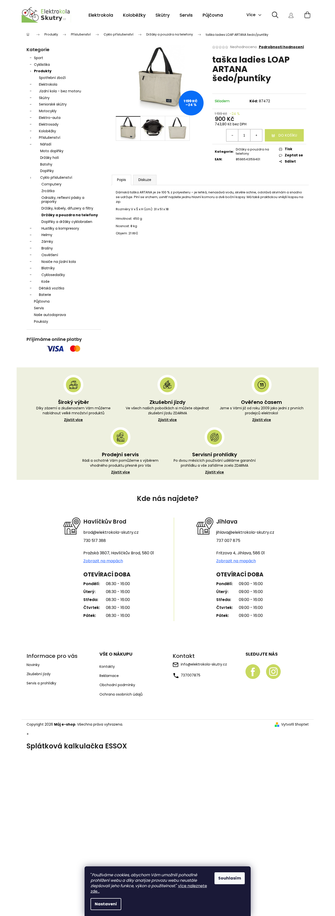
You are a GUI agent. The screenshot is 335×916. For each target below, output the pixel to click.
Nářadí (45, 144)
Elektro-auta (50, 117)
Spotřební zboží (52, 77)
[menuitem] (101, 15)
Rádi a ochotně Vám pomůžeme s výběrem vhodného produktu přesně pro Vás (120, 466)
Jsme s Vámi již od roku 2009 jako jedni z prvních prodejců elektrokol (262, 414)
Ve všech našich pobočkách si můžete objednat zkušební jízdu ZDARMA (167, 414)
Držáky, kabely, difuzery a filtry (67, 208)
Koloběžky (47, 131)
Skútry (44, 97)
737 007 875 (228, 540)
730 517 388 (94, 540)
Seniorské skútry (53, 104)
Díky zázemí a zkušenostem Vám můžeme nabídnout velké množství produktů (73, 414)
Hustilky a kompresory (60, 228)
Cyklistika (42, 64)
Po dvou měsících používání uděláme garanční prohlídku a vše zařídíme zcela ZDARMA (215, 466)
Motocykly (48, 110)
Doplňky (47, 170)
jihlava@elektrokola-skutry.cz (245, 532)
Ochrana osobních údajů (121, 694)
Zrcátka (48, 190)
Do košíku (287, 135)
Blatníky (48, 268)
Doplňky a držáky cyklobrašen (66, 221)
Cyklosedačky (53, 274)
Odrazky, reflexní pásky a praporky (62, 199)
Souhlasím (229, 878)
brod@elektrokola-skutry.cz (111, 532)
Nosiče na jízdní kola (58, 261)
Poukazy (41, 321)
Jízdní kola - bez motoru (60, 91)
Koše (45, 281)
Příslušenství (49, 137)
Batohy (46, 164)
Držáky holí (49, 157)
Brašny (47, 248)
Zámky (47, 241)
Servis (39, 308)
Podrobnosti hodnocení (281, 47)
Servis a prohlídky (41, 683)
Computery (51, 184)
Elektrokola (48, 84)
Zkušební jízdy (39, 673)
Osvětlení (49, 254)
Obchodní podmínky (117, 685)
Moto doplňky (51, 150)
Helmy (46, 234)
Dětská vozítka (51, 288)
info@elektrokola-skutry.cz (204, 664)
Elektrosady (49, 124)
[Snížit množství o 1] (232, 135)
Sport (38, 57)
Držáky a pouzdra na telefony (69, 214)
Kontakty (107, 666)
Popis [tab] (121, 179)
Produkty (43, 71)
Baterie (45, 294)
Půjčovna (42, 301)
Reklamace (109, 675)
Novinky (33, 664)
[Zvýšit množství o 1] (256, 135)
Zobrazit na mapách (103, 561)
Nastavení (106, 904)
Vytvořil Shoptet (295, 724)
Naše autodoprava (50, 314)
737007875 (190, 675)
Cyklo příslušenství (56, 177)
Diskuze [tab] (144, 179)
